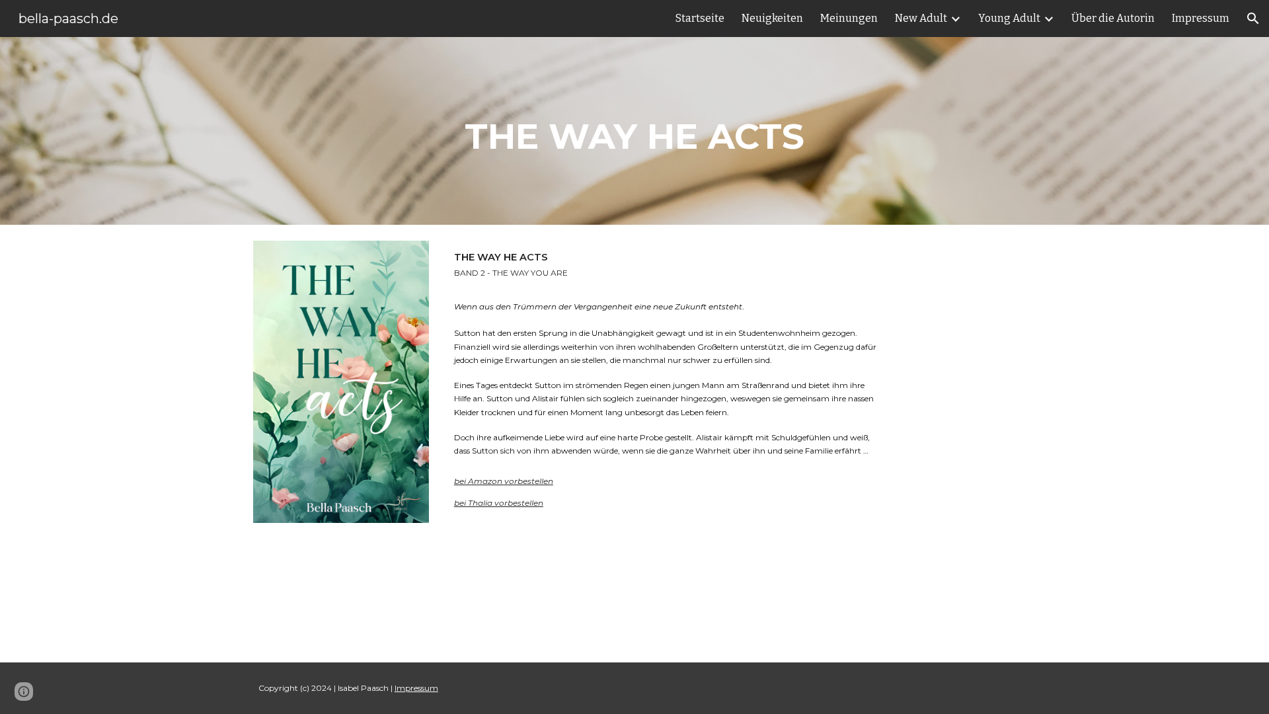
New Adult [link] (921, 18)
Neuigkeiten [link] (772, 18)
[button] (1253, 18)
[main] (634, 131)
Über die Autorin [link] (1113, 18)
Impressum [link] (1200, 18)
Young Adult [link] (1009, 18)
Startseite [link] (699, 18)
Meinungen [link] (849, 18)
